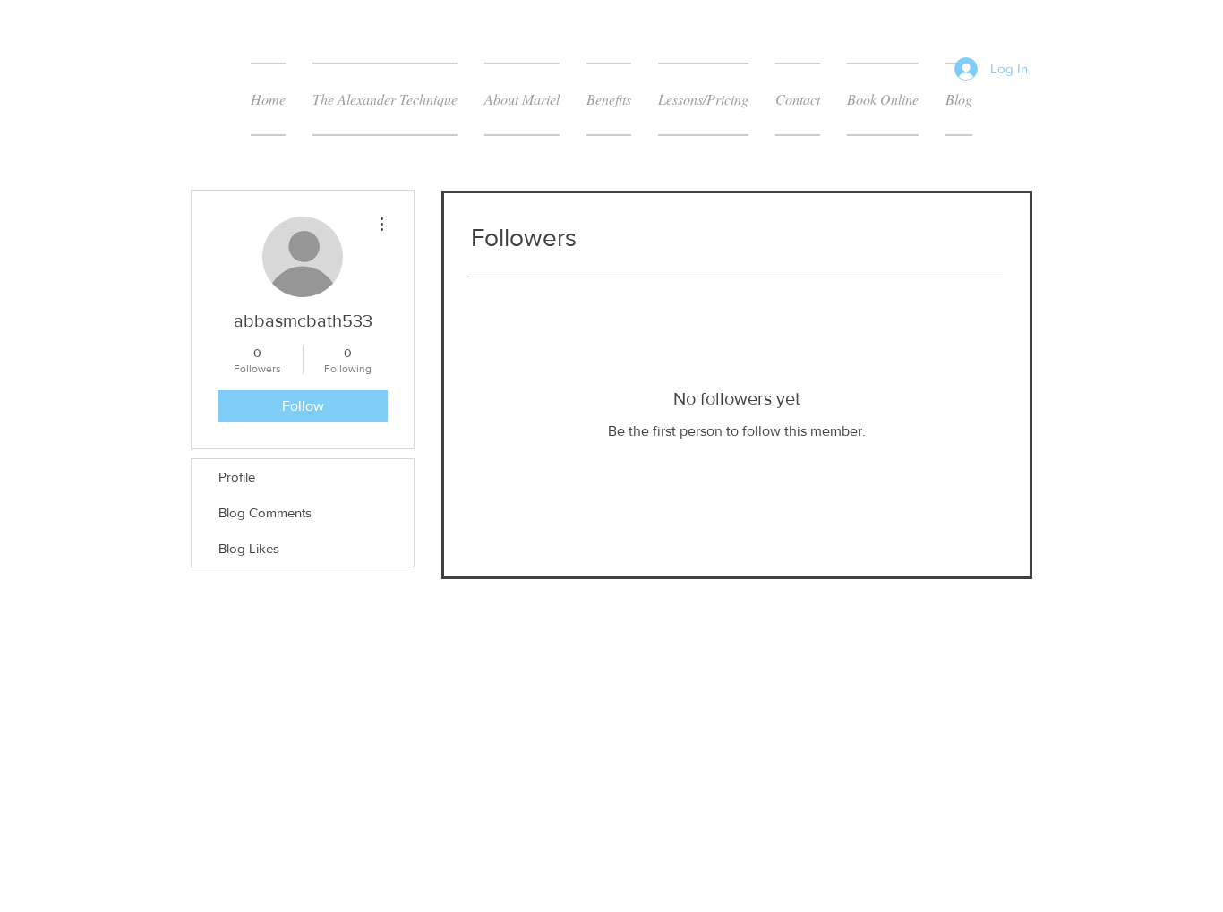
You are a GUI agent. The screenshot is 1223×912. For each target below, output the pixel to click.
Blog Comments (265, 512)
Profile (236, 476)
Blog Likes (248, 548)
